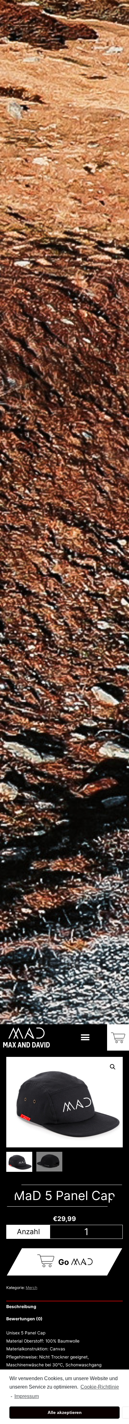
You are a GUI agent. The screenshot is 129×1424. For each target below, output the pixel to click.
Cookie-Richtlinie (99, 1387)
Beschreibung (21, 1306)
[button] (85, 1037)
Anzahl (28, 1231)
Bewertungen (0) (24, 1318)
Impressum (26, 1396)
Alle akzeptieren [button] (65, 1412)
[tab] (64, 1307)
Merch (31, 1287)
